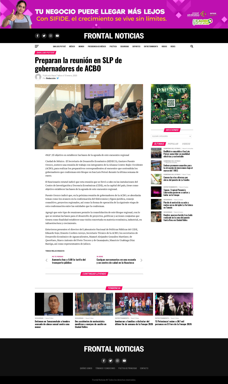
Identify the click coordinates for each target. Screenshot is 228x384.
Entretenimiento (151, 46)
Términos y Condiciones (105, 368)
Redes (173, 46)
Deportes (136, 46)
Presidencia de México (97, 46)
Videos (164, 46)
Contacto (144, 368)
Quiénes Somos (86, 368)
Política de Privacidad (127, 368)
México (72, 46)
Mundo (81, 46)
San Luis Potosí (59, 46)
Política (113, 46)
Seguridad (124, 46)
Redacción (51, 78)
